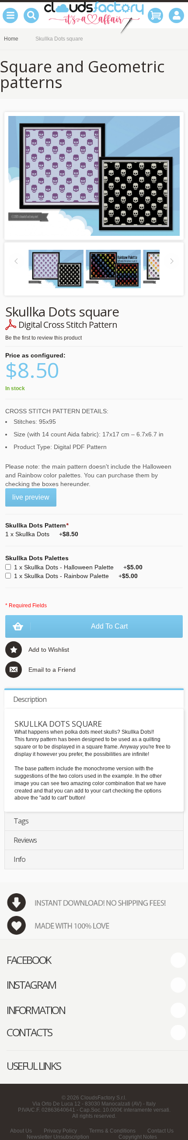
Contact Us (160, 1131)
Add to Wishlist (48, 649)
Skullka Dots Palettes (37, 558)
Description (29, 699)
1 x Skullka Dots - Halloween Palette (78, 567)
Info (19, 859)
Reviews (25, 840)
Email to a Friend (52, 669)
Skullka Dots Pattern (36, 525)
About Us (21, 1131)
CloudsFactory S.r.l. (103, 1098)
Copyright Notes (137, 1137)
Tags (21, 821)
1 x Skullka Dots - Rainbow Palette (76, 575)
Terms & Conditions (112, 1131)
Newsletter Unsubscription (58, 1137)
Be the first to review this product (43, 338)
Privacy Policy (60, 1131)
